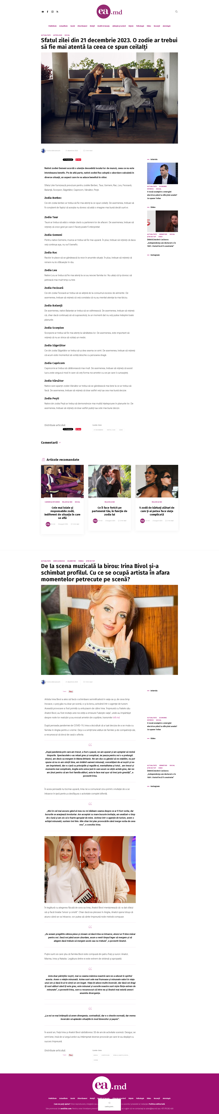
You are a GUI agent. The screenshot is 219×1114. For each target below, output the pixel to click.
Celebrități (71, 561)
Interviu (150, 189)
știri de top (151, 237)
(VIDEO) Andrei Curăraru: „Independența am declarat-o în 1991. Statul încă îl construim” (161, 243)
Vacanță (157, 26)
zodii (121, 430)
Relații (92, 26)
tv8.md (116, 717)
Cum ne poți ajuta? (62, 1104)
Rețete (131, 26)
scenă (96, 1060)
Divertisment (82, 26)
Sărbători (163, 234)
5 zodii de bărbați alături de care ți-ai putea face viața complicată (156, 511)
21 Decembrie (98, 430)
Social (72, 26)
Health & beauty (103, 26)
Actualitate (63, 26)
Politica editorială (157, 1104)
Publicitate (52, 26)
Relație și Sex (67, 502)
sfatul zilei (111, 430)
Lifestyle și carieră (119, 26)
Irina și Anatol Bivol (120, 1055)
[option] (62, 502)
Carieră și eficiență (52, 502)
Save (76, 532)
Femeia (80, 561)
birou (96, 1055)
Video (149, 26)
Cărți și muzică (59, 561)
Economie (163, 186)
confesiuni (106, 1055)
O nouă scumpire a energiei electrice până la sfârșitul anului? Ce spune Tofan (162, 195)
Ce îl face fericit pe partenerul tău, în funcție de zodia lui (109, 511)
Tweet (64, 691)
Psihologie (140, 26)
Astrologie (167, 26)
